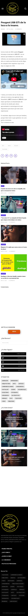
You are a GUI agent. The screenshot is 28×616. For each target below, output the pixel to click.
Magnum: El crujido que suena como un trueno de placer (14, 248)
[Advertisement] (14, 485)
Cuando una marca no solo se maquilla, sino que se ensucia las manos (13, 189)
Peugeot (16, 145)
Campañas (3, 215)
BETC (3, 145)
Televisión (4, 149)
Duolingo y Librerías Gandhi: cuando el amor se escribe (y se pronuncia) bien (13, 277)
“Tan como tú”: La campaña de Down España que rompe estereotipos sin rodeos (13, 219)
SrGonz (3, 29)
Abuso (2, 186)
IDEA (14, 331)
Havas (9, 145)
